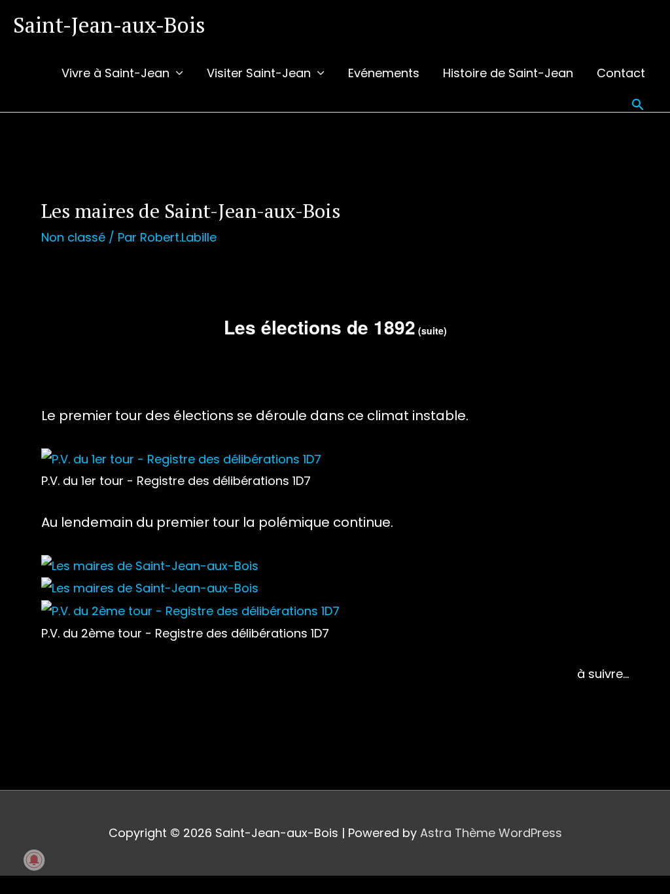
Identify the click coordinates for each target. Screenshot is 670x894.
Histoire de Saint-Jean (508, 73)
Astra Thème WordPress (491, 833)
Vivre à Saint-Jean (115, 73)
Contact (621, 73)
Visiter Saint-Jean (259, 73)
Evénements (383, 73)
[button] (637, 104)
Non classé (73, 237)
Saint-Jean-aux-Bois (109, 24)
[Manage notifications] (34, 859)
